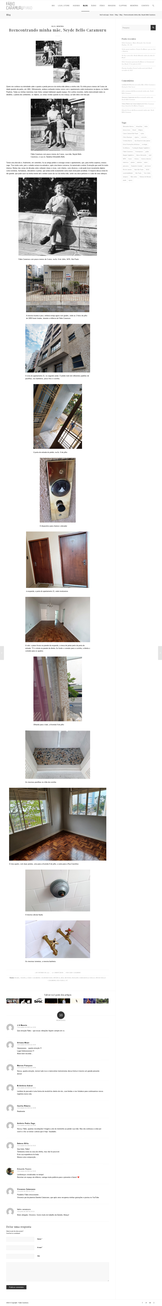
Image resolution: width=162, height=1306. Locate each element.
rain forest (148, 166)
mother (68, 978)
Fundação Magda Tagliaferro (141, 148)
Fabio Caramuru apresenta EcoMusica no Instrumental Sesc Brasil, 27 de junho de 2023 (138, 63)
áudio (124, 180)
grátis (147, 151)
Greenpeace (139, 151)
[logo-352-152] (19, 5)
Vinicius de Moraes (145, 177)
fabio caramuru (74, 972)
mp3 (150, 155)
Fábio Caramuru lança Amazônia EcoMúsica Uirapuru (138, 105)
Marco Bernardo (141, 155)
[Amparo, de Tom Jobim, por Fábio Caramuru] (25, 1000)
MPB (124, 159)
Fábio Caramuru (33, 978)
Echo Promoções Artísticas (131, 144)
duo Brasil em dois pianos (142, 140)
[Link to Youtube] (150, 1303)
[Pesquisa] (153, 5)
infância (56, 978)
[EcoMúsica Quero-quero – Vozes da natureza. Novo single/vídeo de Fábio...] (160, 653)
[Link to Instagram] (154, 1303)
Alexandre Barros (128, 126)
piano (145, 162)
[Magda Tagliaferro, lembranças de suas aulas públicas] (12, 1000)
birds (146, 126)
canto (142, 133)
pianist (133, 162)
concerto (144, 137)
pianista (139, 162)
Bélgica (140, 130)
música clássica (146, 159)
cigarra (136, 137)
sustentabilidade (128, 173)
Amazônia (139, 126)
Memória (60, 26)
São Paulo (61, 980)
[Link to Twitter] (146, 1303)
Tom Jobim (147, 173)
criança (23, 978)
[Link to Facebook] (142, 1303)
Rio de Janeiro (127, 169)
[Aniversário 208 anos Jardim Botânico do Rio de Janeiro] (102, 1000)
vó (67, 980)
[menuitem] (53, 5)
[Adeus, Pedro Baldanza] (89, 1000)
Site (38, 1256)
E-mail (40, 1247)
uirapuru (125, 177)
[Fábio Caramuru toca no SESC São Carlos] (38, 1000)
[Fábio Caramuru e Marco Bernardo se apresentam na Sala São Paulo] (51, 1000)
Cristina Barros (127, 140)
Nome (39, 1239)
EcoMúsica (126, 148)
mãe (62, 978)
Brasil (16, 978)
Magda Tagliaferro (128, 155)
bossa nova (126, 130)
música (136, 159)
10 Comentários (57, 972)
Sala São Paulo (138, 169)
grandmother (47, 978)
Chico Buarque (127, 137)
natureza (125, 162)
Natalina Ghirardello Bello (83, 978)
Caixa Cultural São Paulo (130, 133)
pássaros (126, 166)
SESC (147, 169)
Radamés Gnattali (136, 166)
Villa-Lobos (133, 177)
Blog (8, 14)
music (130, 159)
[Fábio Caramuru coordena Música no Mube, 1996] (76, 1000)
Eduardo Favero (126, 110)
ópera (130, 180)
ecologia (144, 144)
